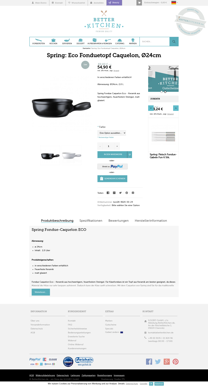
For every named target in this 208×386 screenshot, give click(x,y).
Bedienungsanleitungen (79, 333)
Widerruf (72, 341)
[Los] (173, 41)
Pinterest (176, 362)
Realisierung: (107, 379)
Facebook (149, 362)
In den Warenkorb (113, 154)
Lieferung (75, 375)
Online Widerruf (75, 345)
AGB (31, 375)
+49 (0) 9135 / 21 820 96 (160, 338)
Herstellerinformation (151, 220)
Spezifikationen (90, 220)
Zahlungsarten (88, 375)
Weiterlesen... (41, 292)
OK (151, 384)
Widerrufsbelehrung (45, 375)
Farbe (101, 127)
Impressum (119, 375)
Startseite (86, 48)
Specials (109, 329)
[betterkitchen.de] (104, 11)
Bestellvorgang (104, 375)
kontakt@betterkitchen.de (160, 333)
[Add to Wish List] (129, 154)
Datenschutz (63, 375)
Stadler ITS (119, 379)
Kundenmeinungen (77, 348)
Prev (151, 108)
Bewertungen (118, 220)
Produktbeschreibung (57, 220)
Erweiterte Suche (76, 337)
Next (176, 108)
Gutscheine (110, 325)
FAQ (70, 325)
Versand (116, 70)
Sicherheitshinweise (77, 329)
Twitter (158, 362)
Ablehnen (159, 384)
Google (167, 362)
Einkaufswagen (151, 3)
